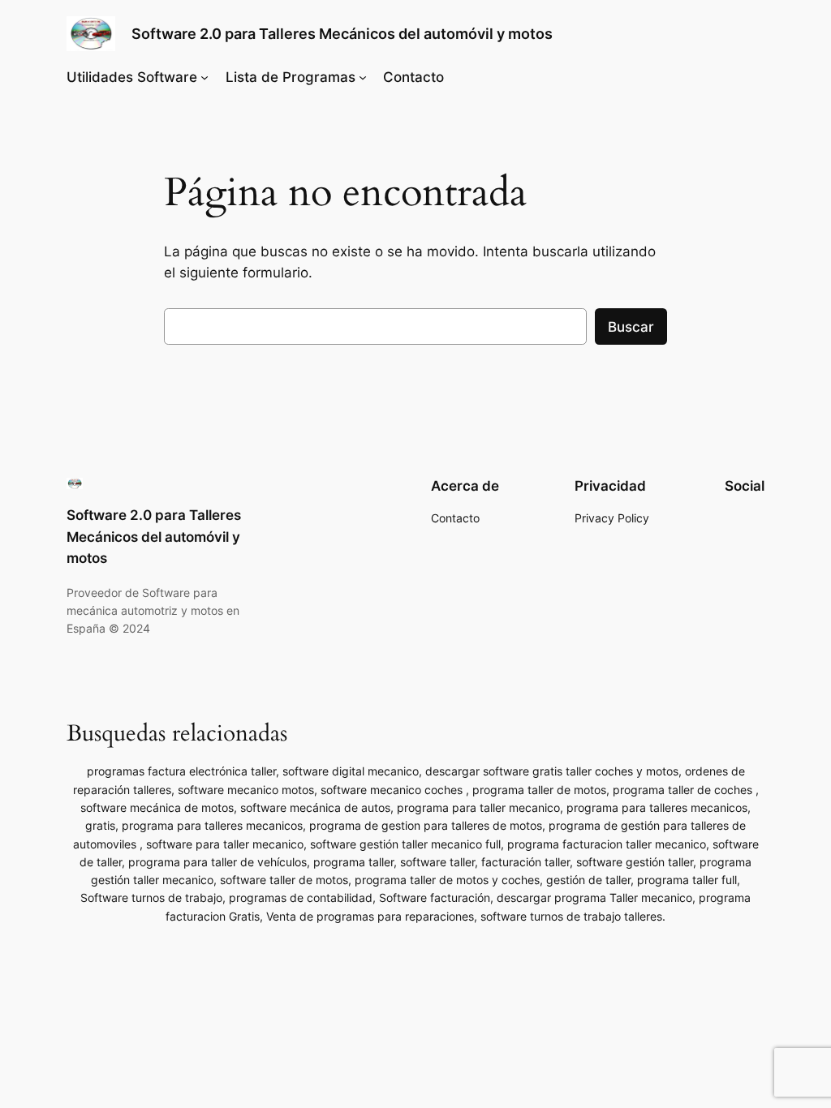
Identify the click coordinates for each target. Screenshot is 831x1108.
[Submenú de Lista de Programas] (363, 77)
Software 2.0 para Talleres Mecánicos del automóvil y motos (342, 33)
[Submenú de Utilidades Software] (204, 77)
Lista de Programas (290, 77)
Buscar (631, 327)
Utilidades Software (132, 77)
